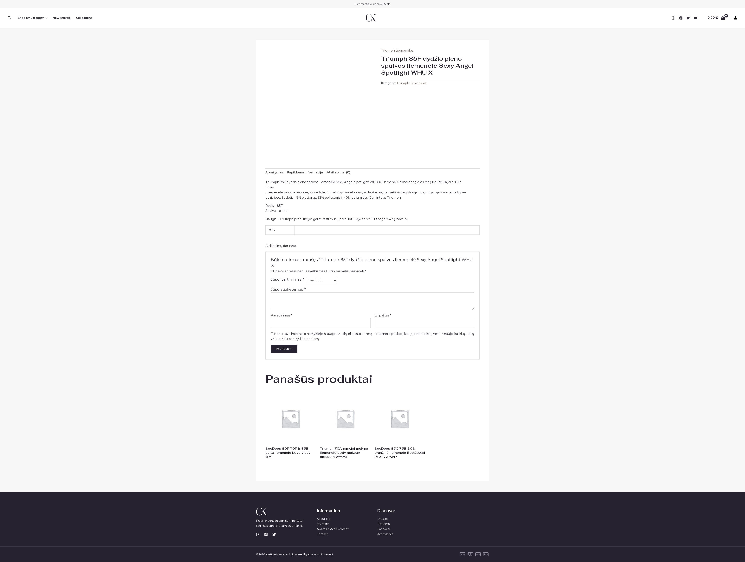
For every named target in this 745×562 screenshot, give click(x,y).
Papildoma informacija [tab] (305, 172)
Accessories (385, 534)
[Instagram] (673, 18)
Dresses (382, 519)
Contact (322, 534)
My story (323, 524)
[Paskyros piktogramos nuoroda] (735, 18)
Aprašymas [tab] (274, 172)
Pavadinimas (281, 315)
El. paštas (383, 315)
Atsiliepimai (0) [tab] (338, 172)
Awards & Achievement (333, 529)
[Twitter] (688, 18)
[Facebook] (681, 18)
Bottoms (383, 524)
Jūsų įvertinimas (287, 279)
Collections (84, 18)
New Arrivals (62, 18)
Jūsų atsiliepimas (288, 289)
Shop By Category (31, 18)
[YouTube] (695, 18)
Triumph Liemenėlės (397, 50)
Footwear (383, 529)
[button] (9, 17)
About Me (323, 519)
